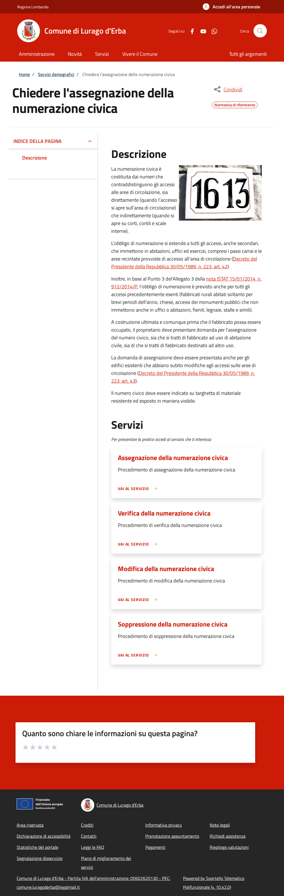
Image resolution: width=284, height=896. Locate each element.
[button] (231, 6)
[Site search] (260, 30)
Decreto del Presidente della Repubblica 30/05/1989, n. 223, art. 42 (184, 262)
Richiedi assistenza (227, 836)
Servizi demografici (56, 74)
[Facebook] (190, 30)
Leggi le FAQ (92, 847)
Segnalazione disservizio (39, 858)
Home (24, 74)
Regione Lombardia (33, 7)
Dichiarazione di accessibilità (43, 836)
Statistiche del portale (37, 847)
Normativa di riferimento (234, 104)
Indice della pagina (37, 141)
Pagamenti (155, 847)
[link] (139, 488)
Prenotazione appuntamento (172, 836)
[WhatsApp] (212, 30)
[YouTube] (201, 30)
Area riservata (30, 825)
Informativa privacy (163, 825)
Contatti (89, 836)
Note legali (220, 825)
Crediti (87, 825)
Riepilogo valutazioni (229, 847)
